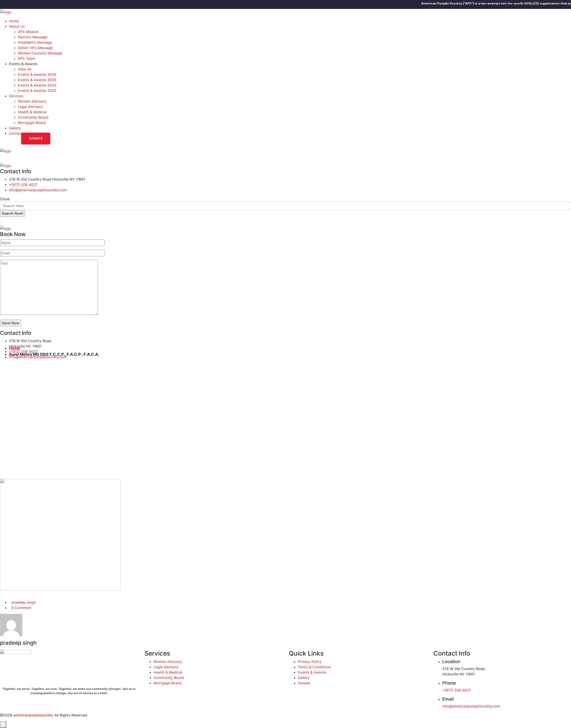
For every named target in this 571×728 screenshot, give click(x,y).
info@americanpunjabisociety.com (38, 190)
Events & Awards (312, 672)
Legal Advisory (30, 106)
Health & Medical (32, 112)
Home (14, 21)
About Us (17, 26)
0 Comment (21, 607)
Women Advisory (32, 101)
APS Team (26, 58)
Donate (35, 138)
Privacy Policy (310, 661)
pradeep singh (24, 602)
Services (16, 96)
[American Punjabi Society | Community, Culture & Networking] (5, 11)
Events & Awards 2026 (37, 74)
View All (24, 69)
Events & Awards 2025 (37, 80)
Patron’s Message (32, 37)
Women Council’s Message (40, 53)
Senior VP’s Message (35, 47)
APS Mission (28, 31)
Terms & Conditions (314, 667)
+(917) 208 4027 (23, 184)
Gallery (15, 128)
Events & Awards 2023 (37, 90)
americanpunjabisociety (33, 715)
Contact (16, 133)
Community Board (33, 117)
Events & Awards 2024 (37, 85)
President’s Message (35, 42)
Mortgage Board (32, 122)
